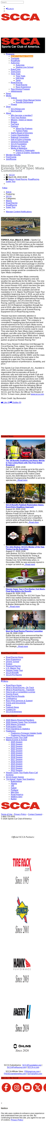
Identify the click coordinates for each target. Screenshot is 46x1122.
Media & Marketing (19, 148)
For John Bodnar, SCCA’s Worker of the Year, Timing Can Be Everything (25, 548)
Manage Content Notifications (19, 212)
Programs (10, 54)
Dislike (16, 402)
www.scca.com (37, 394)
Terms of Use (6, 814)
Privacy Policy (20, 814)
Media (8, 96)
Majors (11, 179)
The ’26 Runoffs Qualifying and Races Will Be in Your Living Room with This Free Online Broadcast (25, 462)
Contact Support (35, 814)
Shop (8, 107)
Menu (5, 681)
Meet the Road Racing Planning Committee (24, 631)
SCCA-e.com (33, 1067)
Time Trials (15, 74)
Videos (14, 98)
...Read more (21, 480)
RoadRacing (33, 179)
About (8, 113)
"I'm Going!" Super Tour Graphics (20, 779)
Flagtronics (11, 731)
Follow (4, 188)
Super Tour (10, 181)
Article (8, 192)
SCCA (12, 175)
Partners (14, 126)
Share (7, 216)
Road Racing (16, 83)
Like (6, 402)
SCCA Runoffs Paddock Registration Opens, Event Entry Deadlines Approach (25, 506)
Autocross (15, 63)
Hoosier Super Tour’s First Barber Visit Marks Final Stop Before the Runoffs (25, 590)
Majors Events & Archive (16, 740)
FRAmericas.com (31, 1071)
